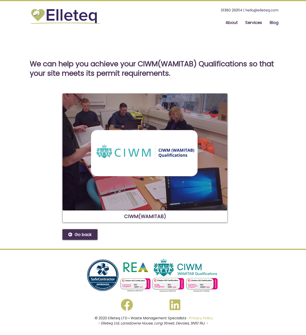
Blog (274, 22)
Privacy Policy (201, 318)
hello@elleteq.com (261, 10)
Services (253, 22)
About (232, 22)
